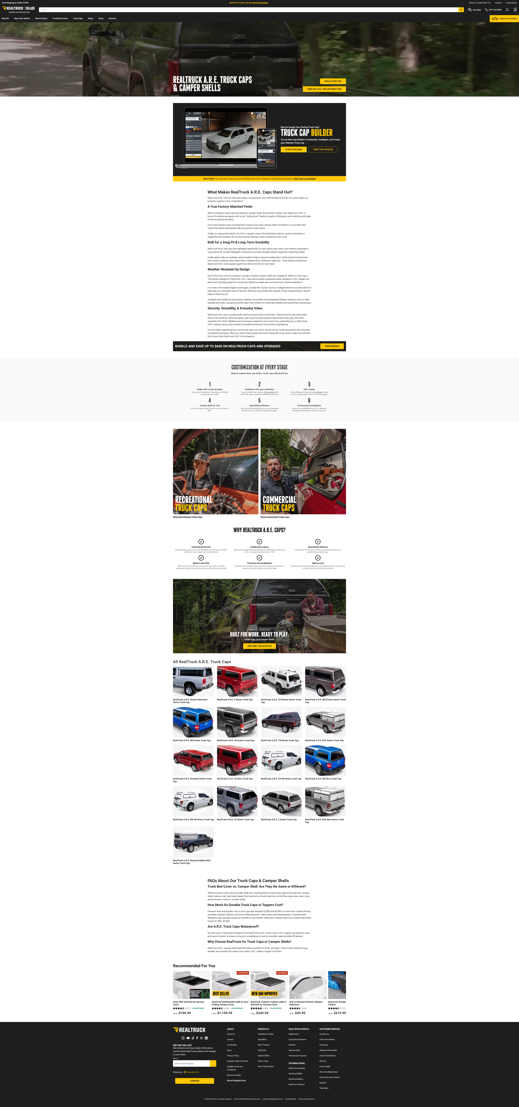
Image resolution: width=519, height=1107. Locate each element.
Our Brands (232, 1045)
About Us (231, 1034)
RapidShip (262, 1039)
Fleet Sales (324, 1088)
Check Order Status (328, 1056)
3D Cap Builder (269, 392)
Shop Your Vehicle (22, 18)
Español (323, 1083)
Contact (498, 3)
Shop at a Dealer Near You (480, 3)
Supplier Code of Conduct (237, 1061)
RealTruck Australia (297, 1068)
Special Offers (264, 1056)
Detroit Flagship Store (236, 1080)
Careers (230, 1039)
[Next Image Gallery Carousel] (255, 471)
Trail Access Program (297, 1056)
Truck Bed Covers (60, 18)
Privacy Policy (233, 1056)
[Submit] (213, 1063)
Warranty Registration (329, 1072)
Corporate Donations (297, 1039)
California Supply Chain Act (273, 1099)
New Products (41, 18)
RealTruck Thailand (297, 1084)
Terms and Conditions (306, 1099)
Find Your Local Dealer (305, 178)
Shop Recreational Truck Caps (187, 517)
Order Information (327, 1039)
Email (175, 1058)
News (229, 1050)
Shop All (5, 18)
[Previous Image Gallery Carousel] (175, 471)
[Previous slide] (175, 993)
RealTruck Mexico (296, 1079)
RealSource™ (294, 1034)
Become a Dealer (234, 1075)
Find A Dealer (325, 1066)
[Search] (461, 9)
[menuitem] (5, 18)
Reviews (292, 1045)
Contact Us (324, 1034)
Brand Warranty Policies (330, 1077)
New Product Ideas (266, 1066)
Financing (324, 1045)
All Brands (262, 1050)
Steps (90, 18)
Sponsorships (294, 1050)
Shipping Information (328, 1050)
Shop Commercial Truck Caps (275, 517)
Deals (101, 18)
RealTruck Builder (260, 3)
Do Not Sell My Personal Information (247, 1099)
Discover (112, 18)
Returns (323, 1061)
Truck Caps (78, 18)
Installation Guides (266, 1034)
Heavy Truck (263, 1061)
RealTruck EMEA (295, 1074)
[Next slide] (343, 993)
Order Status (511, 3)
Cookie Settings (290, 1099)
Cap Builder (318, 392)
